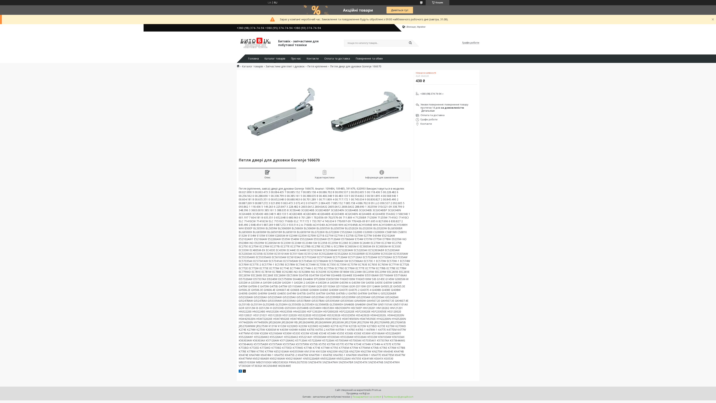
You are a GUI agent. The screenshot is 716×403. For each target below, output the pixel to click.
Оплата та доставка (337, 58)
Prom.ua (376, 390)
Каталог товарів (274, 58)
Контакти (313, 58)
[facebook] (240, 371)
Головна (253, 58)
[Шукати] (410, 43)
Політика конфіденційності (398, 396)
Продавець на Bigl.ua (358, 393)
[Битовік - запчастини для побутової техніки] (256, 42)
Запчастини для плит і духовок (285, 66)
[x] (244, 371)
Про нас (296, 58)
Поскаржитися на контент (367, 396)
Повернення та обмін (369, 58)
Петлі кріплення (317, 66)
